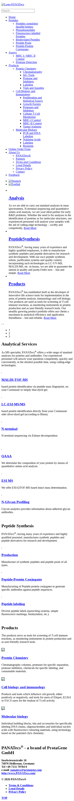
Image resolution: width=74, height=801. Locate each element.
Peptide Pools (23, 42)
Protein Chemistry (26, 68)
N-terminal (9, 429)
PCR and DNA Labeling (32, 135)
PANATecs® (23, 155)
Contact (20, 171)
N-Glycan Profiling (15, 502)
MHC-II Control (32, 123)
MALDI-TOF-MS (14, 380)
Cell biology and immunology (23, 687)
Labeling (28, 84)
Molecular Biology (26, 129)
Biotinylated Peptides (28, 39)
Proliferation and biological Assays (33, 99)
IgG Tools (28, 75)
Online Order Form (20, 149)
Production (9, 555)
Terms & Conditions (21, 785)
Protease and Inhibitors (30, 80)
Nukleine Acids (32, 139)
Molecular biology (14, 716)
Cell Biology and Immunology (25, 93)
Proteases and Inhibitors (30, 109)
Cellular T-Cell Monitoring (31, 115)
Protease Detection (26, 62)
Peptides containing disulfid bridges (27, 25)
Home (12, 17)
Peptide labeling (13, 604)
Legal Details (23, 165)
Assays (13, 52)
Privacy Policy (24, 168)
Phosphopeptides (25, 29)
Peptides (13, 20)
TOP (4, 797)
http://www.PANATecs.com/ (18, 773)
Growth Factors (32, 104)
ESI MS (7, 481)
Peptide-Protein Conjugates (24, 48)
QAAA (6, 456)
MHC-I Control (32, 120)
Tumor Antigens (32, 126)
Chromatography (32, 71)
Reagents (28, 145)
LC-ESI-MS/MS (13, 404)
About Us (14, 152)
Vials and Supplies (33, 87)
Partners (20, 158)
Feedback (14, 174)
